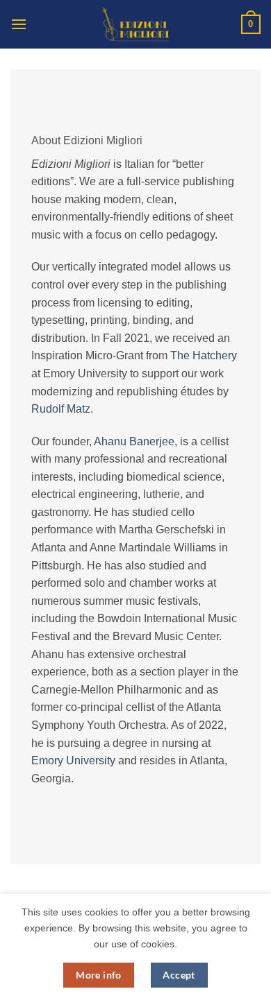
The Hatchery (203, 355)
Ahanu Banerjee (134, 441)
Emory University (73, 760)
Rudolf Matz (60, 409)
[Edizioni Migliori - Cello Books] (135, 24)
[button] (18, 24)
